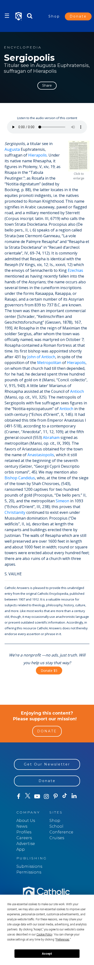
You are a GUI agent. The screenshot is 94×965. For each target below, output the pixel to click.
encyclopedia (22, 47)
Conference (61, 832)
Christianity (15, 512)
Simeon (62, 501)
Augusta (12, 149)
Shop (54, 16)
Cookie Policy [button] (44, 934)
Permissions (28, 872)
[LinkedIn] (74, 796)
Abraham (51, 437)
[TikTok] (64, 796)
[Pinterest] (55, 796)
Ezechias (75, 270)
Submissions (29, 866)
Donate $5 (49, 670)
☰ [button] (7, 15)
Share (47, 85)
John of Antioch (41, 356)
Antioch (77, 391)
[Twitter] (27, 796)
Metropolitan (49, 362)
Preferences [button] (62, 939)
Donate (78, 16)
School (56, 826)
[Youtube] (37, 796)
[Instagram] (46, 796)
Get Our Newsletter (47, 764)
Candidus (26, 477)
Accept (47, 953)
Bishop (11, 477)
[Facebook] (18, 796)
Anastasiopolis (40, 454)
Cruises (56, 838)
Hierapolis (37, 155)
